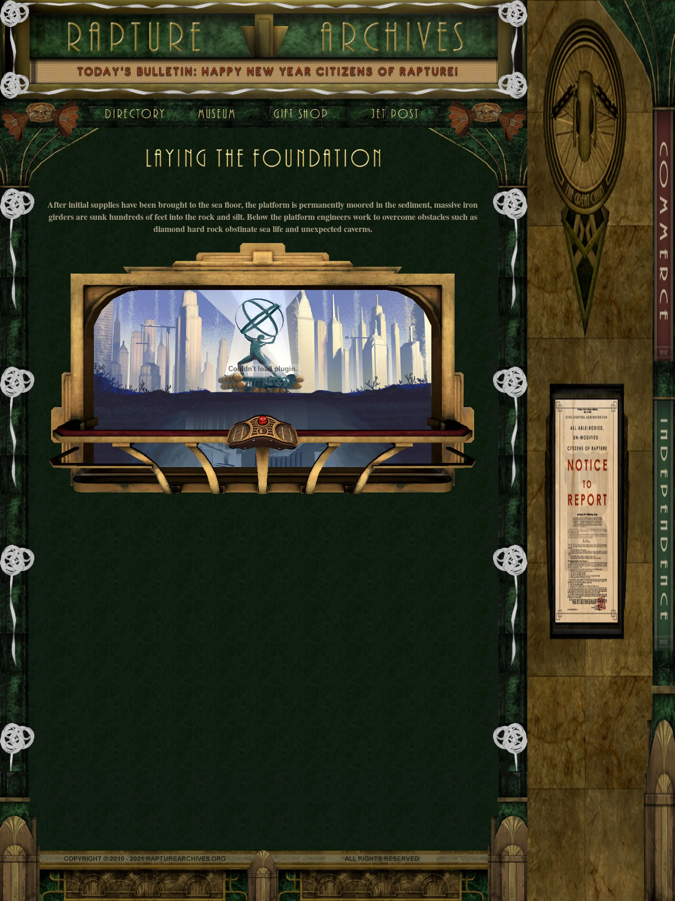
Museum (206, 113)
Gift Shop (303, 113)
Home (134, 113)
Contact (395, 113)
